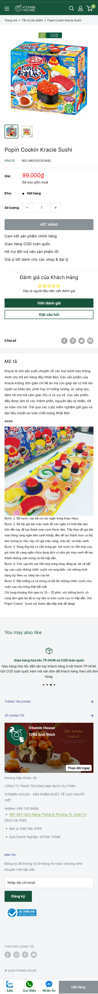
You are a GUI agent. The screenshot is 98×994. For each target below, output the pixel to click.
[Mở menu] (7, 9)
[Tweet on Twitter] (81, 340)
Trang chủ (11, 20)
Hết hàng (49, 224)
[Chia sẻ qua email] (90, 340)
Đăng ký (18, 896)
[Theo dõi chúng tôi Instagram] (16, 954)
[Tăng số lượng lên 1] (55, 207)
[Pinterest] (73, 340)
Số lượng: (12, 208)
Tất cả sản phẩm (32, 20)
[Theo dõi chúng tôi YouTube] (34, 954)
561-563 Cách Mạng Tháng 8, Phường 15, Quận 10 (47, 814)
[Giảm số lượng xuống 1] (27, 207)
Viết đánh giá (49, 303)
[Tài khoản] (80, 8)
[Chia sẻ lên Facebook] (64, 340)
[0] (90, 8)
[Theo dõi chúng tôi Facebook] (8, 954)
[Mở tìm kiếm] (71, 8)
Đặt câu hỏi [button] (49, 314)
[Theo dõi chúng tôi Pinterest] (25, 954)
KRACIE (10, 160)
